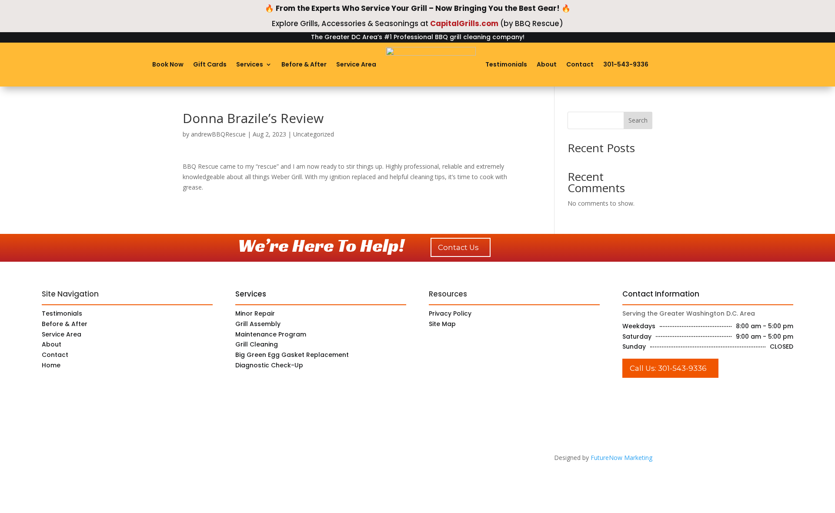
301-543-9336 (625, 64)
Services (249, 64)
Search (638, 120)
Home (51, 365)
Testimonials (506, 64)
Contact (580, 64)
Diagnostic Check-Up (269, 365)
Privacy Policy (450, 313)
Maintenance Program (270, 334)
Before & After (304, 64)
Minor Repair (255, 313)
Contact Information (660, 294)
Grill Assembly (258, 324)
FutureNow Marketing (621, 457)
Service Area (356, 64)
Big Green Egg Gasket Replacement (292, 354)
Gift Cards (210, 64)
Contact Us (458, 247)
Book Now (168, 64)
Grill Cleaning (256, 344)
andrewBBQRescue (218, 134)
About (547, 64)
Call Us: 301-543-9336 (668, 368)
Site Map (442, 324)
